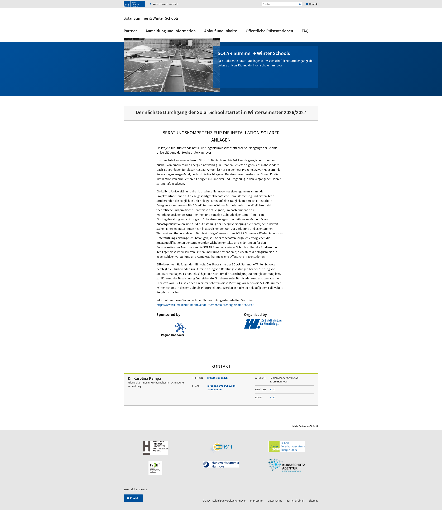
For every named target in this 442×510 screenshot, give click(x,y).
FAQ (305, 30)
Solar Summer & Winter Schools (151, 18)
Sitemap (313, 500)
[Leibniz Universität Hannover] (134, 4)
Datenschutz (275, 500)
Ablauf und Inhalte (220, 30)
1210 (272, 389)
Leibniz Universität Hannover (229, 500)
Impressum (256, 500)
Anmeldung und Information (171, 30)
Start (300, 4)
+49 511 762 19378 (217, 378)
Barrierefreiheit (295, 500)
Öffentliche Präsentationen (269, 30)
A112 (272, 397)
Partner (130, 30)
